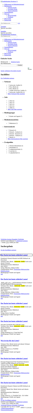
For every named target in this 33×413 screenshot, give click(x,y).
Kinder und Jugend (15, 116)
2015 (11, 104)
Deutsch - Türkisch (15, 135)
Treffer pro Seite (13, 242)
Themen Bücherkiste (15, 146)
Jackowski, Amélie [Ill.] (16, 92)
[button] (30, 68)
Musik (11, 137)
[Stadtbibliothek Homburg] (8, 1)
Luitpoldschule (14, 153)
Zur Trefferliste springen (7, 78)
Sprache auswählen (6, 28)
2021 (11, 102)
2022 (11, 101)
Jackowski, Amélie (15, 85)
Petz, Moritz (13, 87)
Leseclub (12, 151)
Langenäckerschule (15, 149)
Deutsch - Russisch (15, 134)
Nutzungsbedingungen (7, 410)
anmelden (3, 26)
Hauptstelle (13, 147)
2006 (11, 108)
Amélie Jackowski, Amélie (17, 90)
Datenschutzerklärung (7, 408)
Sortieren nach (5, 241)
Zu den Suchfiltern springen (8, 250)
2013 (11, 106)
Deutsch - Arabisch (15, 132)
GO (19, 23)
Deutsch (12, 130)
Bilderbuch (13, 123)
